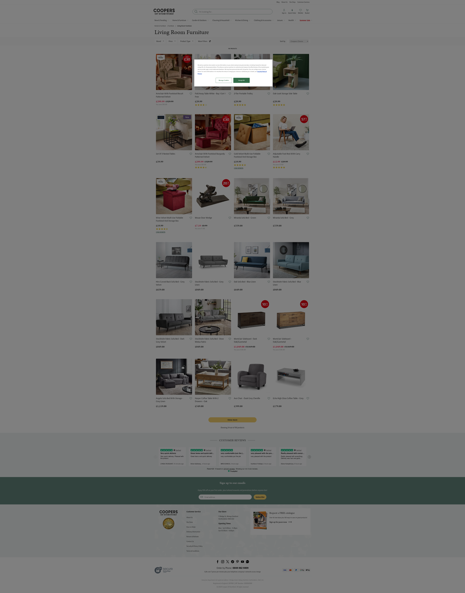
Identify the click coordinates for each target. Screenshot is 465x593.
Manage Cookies (224, 80)
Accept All (241, 80)
